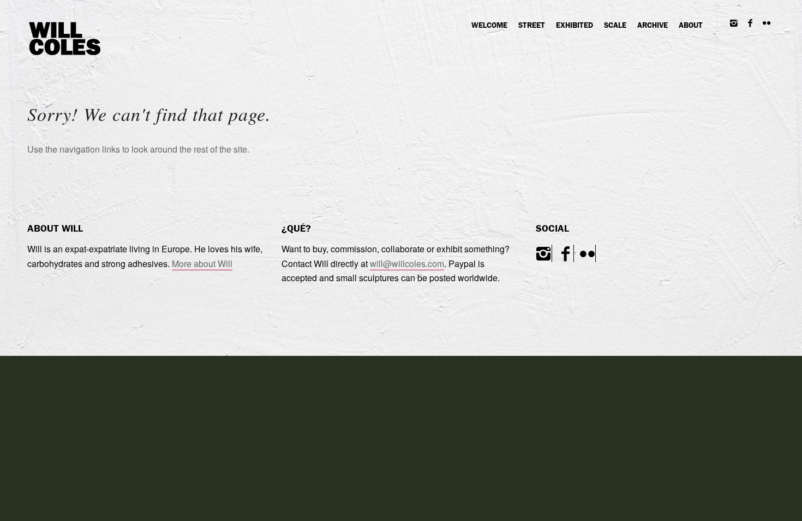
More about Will (202, 263)
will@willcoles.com (407, 263)
